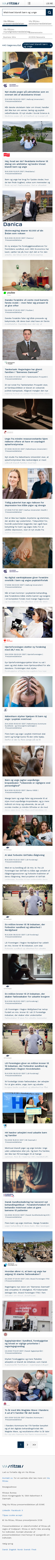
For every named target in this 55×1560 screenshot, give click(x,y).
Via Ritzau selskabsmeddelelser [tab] (40, 22)
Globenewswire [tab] (35, 32)
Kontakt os (7, 1478)
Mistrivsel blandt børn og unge (36, 45)
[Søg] (49, 12)
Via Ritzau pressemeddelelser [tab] (13, 22)
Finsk (33, 1549)
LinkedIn (6, 1510)
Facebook (16, 1510)
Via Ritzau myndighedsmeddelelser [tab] (15, 30)
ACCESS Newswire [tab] (37, 37)
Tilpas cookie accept (12, 1515)
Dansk (5, 1549)
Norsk (20, 1549)
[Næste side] (27, 1444)
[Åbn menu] (29, 3)
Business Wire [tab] (9, 37)
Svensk (27, 1549)
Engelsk (12, 1549)
